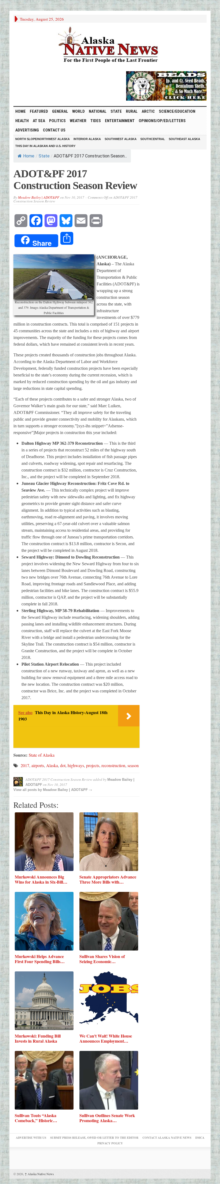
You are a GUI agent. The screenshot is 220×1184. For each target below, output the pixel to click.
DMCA (199, 1138)
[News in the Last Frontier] (110, 45)
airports (37, 765)
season (133, 765)
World (78, 111)
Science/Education (177, 111)
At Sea (39, 120)
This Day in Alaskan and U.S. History (45, 146)
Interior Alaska (87, 139)
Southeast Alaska (184, 139)
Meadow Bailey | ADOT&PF (38, 197)
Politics (57, 120)
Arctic (148, 111)
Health (22, 120)
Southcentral (152, 139)
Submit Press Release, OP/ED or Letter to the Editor (94, 1138)
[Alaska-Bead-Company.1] (166, 85)
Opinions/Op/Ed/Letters (162, 120)
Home (28, 156)
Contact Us (54, 130)
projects (92, 765)
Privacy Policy (110, 1143)
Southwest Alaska (121, 139)
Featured (39, 111)
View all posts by (28, 790)
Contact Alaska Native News (166, 1138)
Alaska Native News (39, 1174)
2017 (25, 765)
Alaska (52, 765)
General (60, 111)
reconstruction (113, 765)
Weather (78, 120)
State (116, 111)
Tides (95, 120)
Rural (132, 111)
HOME (20, 111)
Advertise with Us (31, 1138)
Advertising (27, 130)
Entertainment (120, 120)
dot (62, 765)
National (98, 111)
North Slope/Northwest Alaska (42, 139)
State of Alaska (41, 755)
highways (76, 765)
